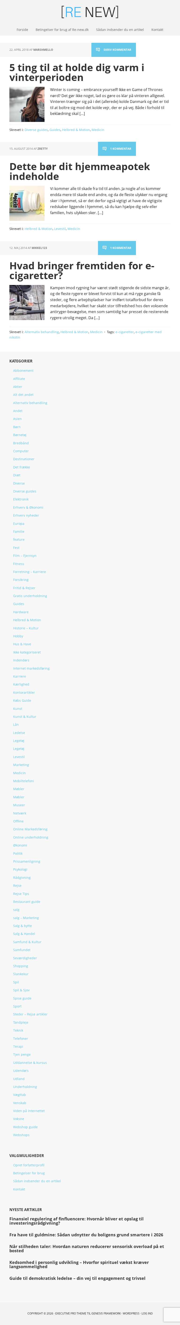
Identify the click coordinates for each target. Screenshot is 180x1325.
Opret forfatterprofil (29, 1165)
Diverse (19, 483)
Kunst (17, 708)
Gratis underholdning (30, 596)
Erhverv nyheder (26, 515)
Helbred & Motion (76, 130)
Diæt (16, 475)
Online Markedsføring (30, 829)
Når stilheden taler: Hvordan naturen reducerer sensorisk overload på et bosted (86, 1248)
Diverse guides (36, 130)
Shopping (20, 966)
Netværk (19, 813)
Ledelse (19, 732)
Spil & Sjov (21, 990)
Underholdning (25, 1086)
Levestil (60, 228)
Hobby (18, 636)
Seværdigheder (25, 958)
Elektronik (21, 499)
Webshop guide (25, 1127)
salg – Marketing (26, 918)
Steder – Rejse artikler (30, 1014)
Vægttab (19, 1094)
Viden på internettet (29, 1111)
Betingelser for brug (29, 1173)
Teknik (18, 1030)
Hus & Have (22, 644)
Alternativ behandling (42, 332)
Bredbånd (21, 443)
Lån (16, 724)
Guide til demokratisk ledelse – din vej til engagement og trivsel (77, 1278)
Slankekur (21, 974)
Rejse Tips (21, 893)
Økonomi (20, 845)
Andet (17, 411)
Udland (19, 1079)
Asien (17, 418)
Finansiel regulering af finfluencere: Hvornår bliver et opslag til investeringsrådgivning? (76, 1221)
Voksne (18, 1119)
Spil (16, 982)
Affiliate (19, 378)
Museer (19, 805)
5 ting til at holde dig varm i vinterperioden (76, 72)
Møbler (18, 789)
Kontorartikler (24, 692)
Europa (18, 523)
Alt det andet (23, 394)
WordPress (131, 1313)
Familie (18, 531)
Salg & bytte (22, 925)
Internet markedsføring (31, 668)
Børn (17, 427)
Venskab (19, 1103)
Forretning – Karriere (29, 571)
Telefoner (20, 1038)
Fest (16, 547)
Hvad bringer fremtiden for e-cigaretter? (81, 270)
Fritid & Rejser (24, 588)
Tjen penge (22, 1054)
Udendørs (21, 1070)
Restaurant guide (26, 901)
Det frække (21, 467)
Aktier (17, 386)
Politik (17, 853)
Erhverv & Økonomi (28, 507)
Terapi (18, 1046)
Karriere (19, 676)
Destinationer (23, 459)
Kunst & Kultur (24, 716)
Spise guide (22, 998)
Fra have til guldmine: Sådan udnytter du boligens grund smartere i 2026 (86, 1234)
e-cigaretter (125, 332)
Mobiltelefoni (23, 781)
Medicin (98, 130)
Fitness (18, 564)
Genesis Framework (106, 1313)
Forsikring (21, 579)
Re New (90, 11)
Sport (17, 1006)
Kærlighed (21, 684)
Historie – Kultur (26, 628)
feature (19, 539)
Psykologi (20, 869)
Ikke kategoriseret (27, 652)
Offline (18, 821)
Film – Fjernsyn (25, 555)
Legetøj (18, 740)
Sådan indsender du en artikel (37, 1181)
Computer (21, 451)
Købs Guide (22, 700)
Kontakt (19, 1189)
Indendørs (21, 660)
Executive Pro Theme (70, 1313)
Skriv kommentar (117, 50)
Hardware (21, 612)
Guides (54, 130)
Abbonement (23, 370)
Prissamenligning (26, 861)
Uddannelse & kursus (30, 1062)
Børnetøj (19, 435)
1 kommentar (120, 149)
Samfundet (21, 950)
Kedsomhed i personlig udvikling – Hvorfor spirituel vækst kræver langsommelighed (79, 1264)
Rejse (17, 885)
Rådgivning (22, 877)
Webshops (21, 1135)
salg (16, 909)
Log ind (147, 1313)
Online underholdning (30, 837)
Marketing (21, 765)
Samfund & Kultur (27, 942)
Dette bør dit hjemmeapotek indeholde (79, 171)
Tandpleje (20, 1022)
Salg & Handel (24, 933)
